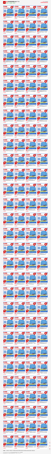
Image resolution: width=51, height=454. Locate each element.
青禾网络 (22, 452)
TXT (17, 452)
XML (15, 452)
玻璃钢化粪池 (33, 450)
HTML (13, 452)
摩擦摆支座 (19, 450)
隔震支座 (17, 450)
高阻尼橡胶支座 (25, 450)
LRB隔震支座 (10, 450)
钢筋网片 (30, 450)
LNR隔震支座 (7, 450)
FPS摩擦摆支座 (14, 450)
